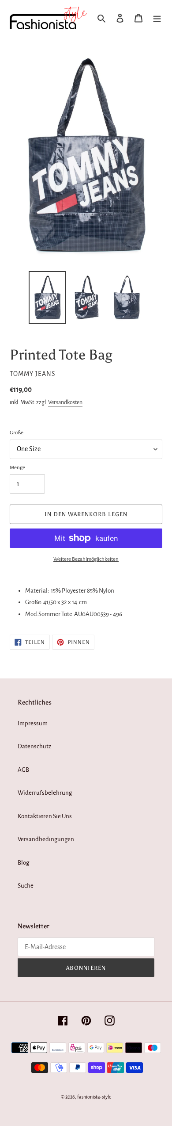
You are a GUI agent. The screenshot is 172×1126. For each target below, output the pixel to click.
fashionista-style (94, 1096)
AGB (23, 769)
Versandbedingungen (46, 839)
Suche (26, 885)
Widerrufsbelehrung (45, 792)
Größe (16, 433)
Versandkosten (65, 402)
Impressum (33, 723)
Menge (17, 468)
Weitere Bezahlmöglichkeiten (86, 559)
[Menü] (157, 17)
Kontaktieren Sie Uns (45, 816)
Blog (23, 862)
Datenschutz (34, 746)
